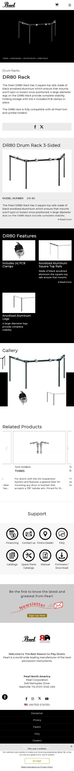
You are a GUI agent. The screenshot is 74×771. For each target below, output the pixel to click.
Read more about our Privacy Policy (37, 767)
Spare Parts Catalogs (29, 566)
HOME (5, 58)
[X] (39, 699)
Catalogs (12, 564)
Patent (37, 726)
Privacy (37, 720)
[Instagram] (32, 699)
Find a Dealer (45, 542)
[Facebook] (26, 699)
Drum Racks (29, 58)
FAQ (62, 542)
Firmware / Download (61, 566)
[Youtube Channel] (47, 699)
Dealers (37, 740)
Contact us (28, 542)
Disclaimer (37, 713)
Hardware (15, 58)
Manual (45, 564)
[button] (18, 250)
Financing (12, 542)
